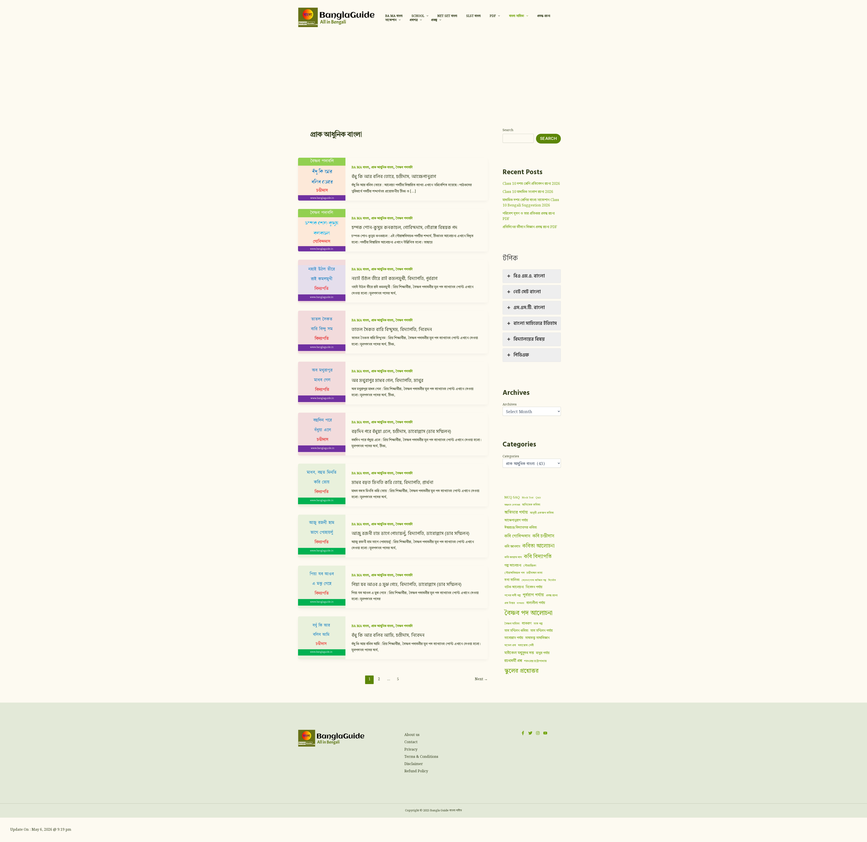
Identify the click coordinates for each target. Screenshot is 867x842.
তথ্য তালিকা (512, 580)
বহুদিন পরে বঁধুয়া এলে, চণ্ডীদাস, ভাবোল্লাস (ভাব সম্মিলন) (401, 431)
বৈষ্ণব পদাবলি (404, 167)
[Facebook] (523, 733)
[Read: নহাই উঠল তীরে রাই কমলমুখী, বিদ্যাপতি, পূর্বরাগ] (321, 281)
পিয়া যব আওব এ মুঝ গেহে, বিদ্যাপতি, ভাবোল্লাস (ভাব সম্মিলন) (406, 584)
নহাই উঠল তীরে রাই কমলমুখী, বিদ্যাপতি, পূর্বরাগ (394, 278)
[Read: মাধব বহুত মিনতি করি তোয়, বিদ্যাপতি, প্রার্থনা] (321, 484)
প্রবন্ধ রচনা (552, 595)
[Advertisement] (433, 68)
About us (412, 735)
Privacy (410, 749)
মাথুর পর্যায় (543, 653)
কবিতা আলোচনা (538, 546)
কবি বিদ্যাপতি (538, 556)
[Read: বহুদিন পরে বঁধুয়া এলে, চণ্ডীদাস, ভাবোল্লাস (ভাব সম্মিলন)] (321, 433)
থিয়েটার (552, 580)
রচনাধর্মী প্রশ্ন (513, 660)
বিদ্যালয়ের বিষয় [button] (529, 339)
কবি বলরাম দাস (513, 557)
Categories (511, 456)
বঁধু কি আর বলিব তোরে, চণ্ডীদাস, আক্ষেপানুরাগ (394, 176)
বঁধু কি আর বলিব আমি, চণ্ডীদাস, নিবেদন (388, 635)
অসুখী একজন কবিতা (542, 512)
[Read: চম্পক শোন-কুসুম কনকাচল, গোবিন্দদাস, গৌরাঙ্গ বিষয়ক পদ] (321, 230)
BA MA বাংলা (360, 167)
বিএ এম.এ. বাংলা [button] (529, 276)
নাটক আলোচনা (514, 587)
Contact (410, 742)
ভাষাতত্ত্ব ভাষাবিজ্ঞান (537, 638)
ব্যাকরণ (526, 623)
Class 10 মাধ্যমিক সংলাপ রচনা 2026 (528, 192)
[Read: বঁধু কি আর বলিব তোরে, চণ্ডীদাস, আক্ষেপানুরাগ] (321, 179)
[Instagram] (538, 733)
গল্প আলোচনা (512, 565)
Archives (510, 404)
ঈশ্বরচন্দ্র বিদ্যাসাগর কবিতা (520, 527)
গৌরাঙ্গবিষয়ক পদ (514, 572)
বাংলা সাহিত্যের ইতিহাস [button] (535, 323)
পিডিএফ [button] (521, 355)
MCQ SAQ (512, 497)
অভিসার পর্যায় (516, 512)
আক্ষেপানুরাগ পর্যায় (516, 520)
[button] (426, 16)
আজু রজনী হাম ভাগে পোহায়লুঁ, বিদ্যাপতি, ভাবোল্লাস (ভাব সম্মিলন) (410, 533)
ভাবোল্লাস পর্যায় (513, 638)
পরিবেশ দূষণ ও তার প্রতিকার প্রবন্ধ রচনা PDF (529, 216)
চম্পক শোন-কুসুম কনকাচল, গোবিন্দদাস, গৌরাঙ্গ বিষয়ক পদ (404, 227)
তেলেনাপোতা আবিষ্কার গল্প (534, 580)
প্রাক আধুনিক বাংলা (382, 167)
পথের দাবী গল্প (512, 595)
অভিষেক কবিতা (531, 504)
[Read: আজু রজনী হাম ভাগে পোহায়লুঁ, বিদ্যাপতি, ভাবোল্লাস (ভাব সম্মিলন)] (321, 535)
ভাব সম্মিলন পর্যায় (541, 630)
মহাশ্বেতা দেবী (526, 645)
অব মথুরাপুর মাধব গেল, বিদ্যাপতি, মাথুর (387, 380)
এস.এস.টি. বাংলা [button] (529, 307)
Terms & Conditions (421, 757)
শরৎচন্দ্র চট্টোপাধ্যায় (535, 661)
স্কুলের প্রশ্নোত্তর (521, 671)
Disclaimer (413, 764)
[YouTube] (545, 733)
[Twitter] (530, 733)
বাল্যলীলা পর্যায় (535, 603)
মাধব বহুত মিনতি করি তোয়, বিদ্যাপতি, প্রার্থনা (392, 482)
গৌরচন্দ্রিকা (529, 565)
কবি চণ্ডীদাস (543, 536)
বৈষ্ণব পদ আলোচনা (528, 613)
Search (508, 130)
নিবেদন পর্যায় (534, 587)
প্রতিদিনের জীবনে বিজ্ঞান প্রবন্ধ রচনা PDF (530, 227)
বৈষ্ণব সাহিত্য (512, 623)
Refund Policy (416, 771)
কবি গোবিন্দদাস (517, 536)
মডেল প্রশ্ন (510, 645)
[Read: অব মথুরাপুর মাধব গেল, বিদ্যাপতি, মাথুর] (321, 383)
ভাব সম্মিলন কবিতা (516, 630)
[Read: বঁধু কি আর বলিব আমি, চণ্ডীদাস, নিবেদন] (321, 637)
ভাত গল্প (538, 623)
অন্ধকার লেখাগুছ (512, 505)
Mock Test (528, 498)
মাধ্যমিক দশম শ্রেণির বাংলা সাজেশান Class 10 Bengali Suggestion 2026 (531, 202)
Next (481, 679)
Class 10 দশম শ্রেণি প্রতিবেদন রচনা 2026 (531, 184)
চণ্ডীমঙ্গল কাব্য (535, 572)
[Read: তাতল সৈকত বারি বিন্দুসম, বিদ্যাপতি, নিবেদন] (321, 332)
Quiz (538, 498)
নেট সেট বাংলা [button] (527, 291)
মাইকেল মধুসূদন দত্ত (519, 652)
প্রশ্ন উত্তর (509, 603)
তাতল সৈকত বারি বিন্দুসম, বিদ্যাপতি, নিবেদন (392, 329)
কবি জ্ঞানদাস (512, 546)
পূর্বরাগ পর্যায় (533, 595)
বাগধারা (520, 603)
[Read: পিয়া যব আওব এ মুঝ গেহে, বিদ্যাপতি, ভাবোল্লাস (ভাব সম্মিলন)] (321, 586)
